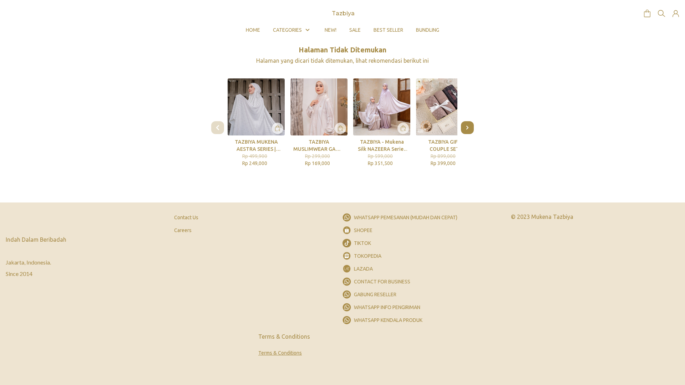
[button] (647, 13)
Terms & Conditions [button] (280, 353)
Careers (183, 230)
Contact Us (186, 217)
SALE (355, 30)
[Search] (661, 13)
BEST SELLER (388, 30)
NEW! (330, 30)
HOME (253, 30)
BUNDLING (427, 30)
